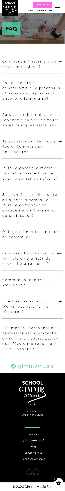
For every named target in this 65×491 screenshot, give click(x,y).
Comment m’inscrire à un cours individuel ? (32, 63)
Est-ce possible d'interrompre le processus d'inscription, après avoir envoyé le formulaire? (32, 89)
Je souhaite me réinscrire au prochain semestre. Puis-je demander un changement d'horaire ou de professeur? (32, 204)
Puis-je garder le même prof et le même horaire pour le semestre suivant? (32, 172)
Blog (33, 446)
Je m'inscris (42, 4)
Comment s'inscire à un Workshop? (32, 281)
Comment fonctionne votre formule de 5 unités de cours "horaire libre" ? (32, 257)
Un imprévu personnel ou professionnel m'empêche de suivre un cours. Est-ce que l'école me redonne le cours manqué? (32, 337)
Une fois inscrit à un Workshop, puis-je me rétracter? (32, 305)
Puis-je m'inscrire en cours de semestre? (32, 233)
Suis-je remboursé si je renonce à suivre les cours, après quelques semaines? (32, 119)
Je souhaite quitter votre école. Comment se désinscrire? (32, 145)
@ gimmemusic (32, 366)
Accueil (33, 434)
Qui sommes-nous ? (33, 440)
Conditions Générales (33, 459)
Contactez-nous (33, 452)
